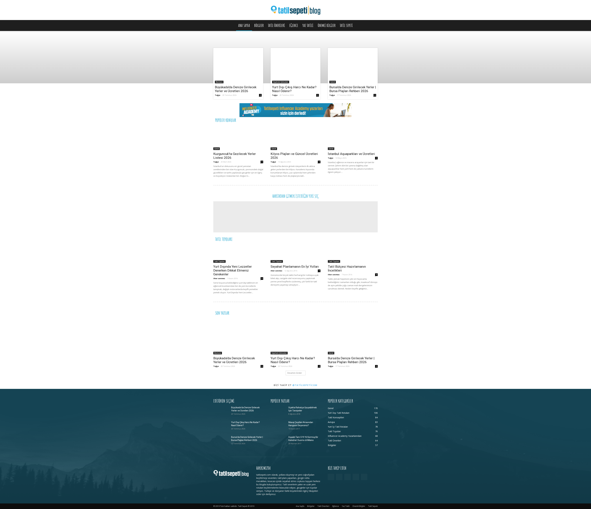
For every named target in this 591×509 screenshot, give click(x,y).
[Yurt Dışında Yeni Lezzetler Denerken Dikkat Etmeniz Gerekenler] (238, 253)
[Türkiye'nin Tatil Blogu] (295, 10)
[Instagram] (339, 477)
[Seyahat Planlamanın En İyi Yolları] (295, 253)
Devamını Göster (294, 373)
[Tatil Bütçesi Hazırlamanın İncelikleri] (353, 253)
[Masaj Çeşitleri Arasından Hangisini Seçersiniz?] (278, 426)
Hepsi (340, 120)
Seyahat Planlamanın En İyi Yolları (295, 266)
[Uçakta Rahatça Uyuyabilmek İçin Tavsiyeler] (278, 411)
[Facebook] (331, 477)
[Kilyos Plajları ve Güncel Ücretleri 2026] (295, 137)
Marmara (219, 82)
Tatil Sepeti (346, 25)
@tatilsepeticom (304, 385)
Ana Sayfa (244, 25)
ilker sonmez (219, 278)
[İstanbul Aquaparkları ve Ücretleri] (353, 137)
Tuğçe (217, 95)
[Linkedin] (347, 477)
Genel (332, 82)
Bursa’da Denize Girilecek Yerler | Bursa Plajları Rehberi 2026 (352, 89)
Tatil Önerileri (276, 25)
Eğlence (293, 25)
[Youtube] (364, 477)
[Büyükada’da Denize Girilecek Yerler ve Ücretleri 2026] (238, 66)
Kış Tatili (354, 239)
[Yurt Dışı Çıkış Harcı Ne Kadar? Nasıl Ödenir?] (295, 66)
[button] (374, 25)
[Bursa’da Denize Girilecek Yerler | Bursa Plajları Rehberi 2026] (352, 66)
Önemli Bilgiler (327, 25)
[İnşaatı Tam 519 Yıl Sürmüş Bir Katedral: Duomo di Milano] (278, 441)
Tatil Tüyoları (219, 261)
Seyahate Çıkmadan (280, 82)
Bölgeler (259, 25)
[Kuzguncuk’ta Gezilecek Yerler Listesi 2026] (238, 137)
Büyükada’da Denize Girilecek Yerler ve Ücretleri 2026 (235, 89)
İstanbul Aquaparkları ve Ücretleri (351, 154)
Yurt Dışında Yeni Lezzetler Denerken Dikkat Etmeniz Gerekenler (232, 270)
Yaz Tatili (307, 25)
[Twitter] (356, 477)
